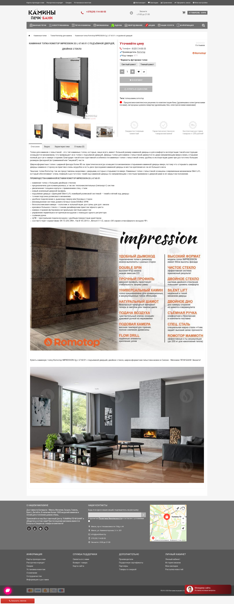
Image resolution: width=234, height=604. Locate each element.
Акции (151, 25)
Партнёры (123, 566)
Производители (126, 559)
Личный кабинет (172, 559)
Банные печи (39, 25)
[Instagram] (29, 528)
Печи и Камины (83, 25)
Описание (35, 147)
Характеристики (62, 147)
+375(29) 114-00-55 (96, 11)
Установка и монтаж (82, 3)
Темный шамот (147, 64)
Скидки (69, 3)
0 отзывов (200, 45)
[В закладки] (138, 71)
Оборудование (135, 25)
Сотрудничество (34, 576)
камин (133, 98)
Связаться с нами (81, 559)
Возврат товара (80, 563)
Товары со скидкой (127, 569)
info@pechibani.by (98, 534)
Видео (47, 147)
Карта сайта (78, 566)
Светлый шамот (129, 64)
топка (127, 98)
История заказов (173, 563)
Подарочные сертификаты (131, 563)
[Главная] (29, 35)
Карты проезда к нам (35, 3)
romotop (140, 98)
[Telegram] (40, 528)
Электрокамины (60, 25)
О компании (32, 573)
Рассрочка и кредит (55, 3)
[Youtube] (34, 528)
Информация (187, 25)
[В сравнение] (144, 71)
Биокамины (103, 25)
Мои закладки (171, 566)
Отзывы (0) (79, 147)
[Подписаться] (143, 514)
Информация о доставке (38, 580)
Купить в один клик (136, 89)
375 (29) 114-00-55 (98, 538)
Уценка (118, 25)
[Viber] (46, 528)
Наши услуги (167, 25)
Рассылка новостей (174, 569)
